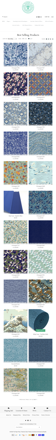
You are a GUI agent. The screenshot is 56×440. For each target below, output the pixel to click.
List (31, 38)
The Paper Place (16, 431)
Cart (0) (47, 16)
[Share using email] (52, 39)
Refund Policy (26, 415)
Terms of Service (45, 415)
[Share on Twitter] (48, 39)
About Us (8, 415)
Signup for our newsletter (28, 424)
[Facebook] (38, 16)
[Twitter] (36, 16)
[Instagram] (40, 16)
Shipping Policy (17, 415)
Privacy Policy (35, 415)
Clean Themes (28, 431)
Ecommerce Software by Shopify (39, 431)
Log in (28, 29)
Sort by (5, 38)
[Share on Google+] (50, 39)
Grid (25, 38)
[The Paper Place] (28, 2)
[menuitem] (3, 21)
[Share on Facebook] (46, 39)
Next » (35, 399)
